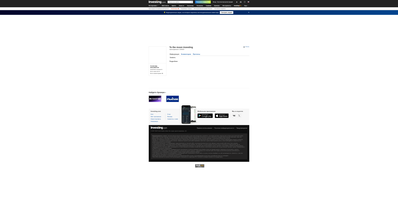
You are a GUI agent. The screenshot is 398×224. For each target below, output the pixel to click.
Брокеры (217, 5)
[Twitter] (239, 116)
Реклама (169, 116)
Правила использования (204, 128)
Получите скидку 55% (203, 2)
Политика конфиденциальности (224, 128)
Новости (181, 5)
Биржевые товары (186, 8)
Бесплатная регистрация (225, 2)
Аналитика (190, 5)
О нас (169, 114)
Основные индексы (220, 8)
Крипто (174, 5)
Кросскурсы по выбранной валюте (159, 8)
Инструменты (227, 5)
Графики (208, 5)
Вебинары (174, 8)
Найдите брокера (157, 92)
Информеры (154, 121)
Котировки (153, 5)
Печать (247, 46)
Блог (152, 114)
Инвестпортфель (156, 119)
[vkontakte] (234, 116)
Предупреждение (241, 128)
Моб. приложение (156, 116)
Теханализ (200, 5)
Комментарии (186, 54)
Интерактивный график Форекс (203, 8)
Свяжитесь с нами (172, 119)
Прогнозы (196, 54)
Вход (214, 2)
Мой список (165, 5)
